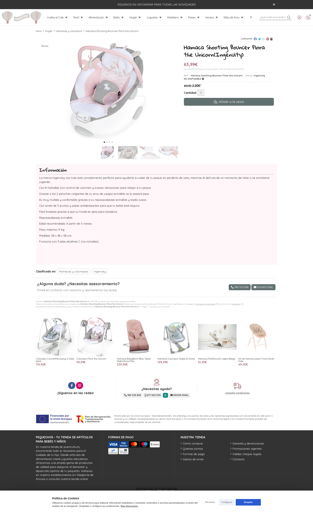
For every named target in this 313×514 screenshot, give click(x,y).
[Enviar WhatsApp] (165, 395)
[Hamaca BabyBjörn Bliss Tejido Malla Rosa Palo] (136, 337)
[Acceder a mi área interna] (299, 17)
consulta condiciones (237, 393)
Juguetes (152, 17)
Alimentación (96, 17)
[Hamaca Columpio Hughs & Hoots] (176, 337)
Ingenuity (236, 304)
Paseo (192, 17)
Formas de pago (194, 454)
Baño (116, 17)
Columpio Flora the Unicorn (91, 358)
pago (210, 69)
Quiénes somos (193, 448)
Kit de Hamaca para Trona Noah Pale (256, 360)
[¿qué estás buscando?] (275, 17)
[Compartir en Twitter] (259, 39)
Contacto (238, 459)
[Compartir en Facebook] (255, 39)
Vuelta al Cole (55, 17)
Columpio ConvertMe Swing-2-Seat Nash (55, 360)
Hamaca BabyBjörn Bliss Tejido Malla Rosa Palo (134, 360)
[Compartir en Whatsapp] (263, 39)
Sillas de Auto (231, 17)
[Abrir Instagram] (79, 385)
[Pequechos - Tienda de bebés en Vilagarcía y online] (21, 17)
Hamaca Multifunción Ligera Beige (216, 358)
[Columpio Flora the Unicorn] (95, 337)
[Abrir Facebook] (71, 385)
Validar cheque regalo (246, 454)
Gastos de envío (193, 459)
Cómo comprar (193, 443)
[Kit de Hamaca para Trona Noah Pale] (257, 337)
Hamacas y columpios (205, 304)
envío (202, 69)
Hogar (133, 17)
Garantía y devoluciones (248, 443)
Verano (209, 17)
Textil (76, 17)
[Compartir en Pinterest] (267, 39)
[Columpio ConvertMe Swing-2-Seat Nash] (55, 337)
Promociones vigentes (247, 448)
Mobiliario (173, 17)
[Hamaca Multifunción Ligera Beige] (217, 337)
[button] (104, 142)
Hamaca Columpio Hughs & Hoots (176, 358)
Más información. (129, 506)
